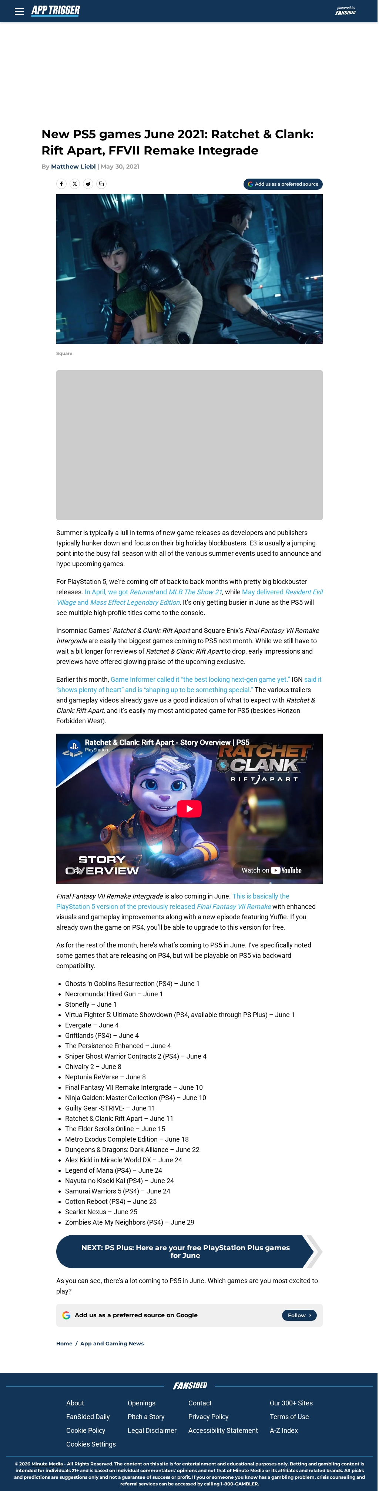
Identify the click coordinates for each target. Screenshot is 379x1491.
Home (64, 1343)
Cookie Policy (85, 1430)
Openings (141, 1403)
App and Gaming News (112, 1343)
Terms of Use (289, 1417)
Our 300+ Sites (291, 1403)
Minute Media (47, 1464)
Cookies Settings (91, 1444)
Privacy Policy (208, 1417)
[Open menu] (19, 11)
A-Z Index (284, 1430)
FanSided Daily (88, 1417)
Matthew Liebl (73, 166)
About (75, 1403)
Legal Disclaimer (152, 1430)
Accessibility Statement (223, 1430)
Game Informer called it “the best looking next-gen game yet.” (200, 679)
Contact (200, 1403)
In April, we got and (153, 592)
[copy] (101, 184)
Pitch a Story (146, 1417)
